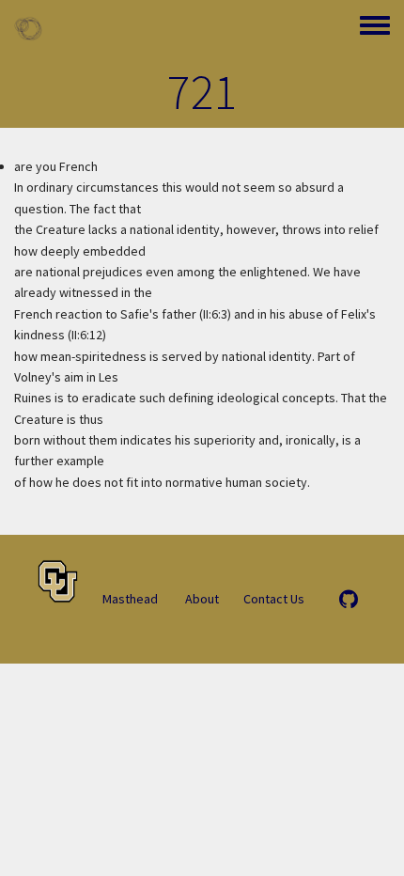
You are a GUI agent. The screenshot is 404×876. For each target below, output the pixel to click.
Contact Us (273, 598)
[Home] (28, 28)
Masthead (130, 598)
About (202, 598)
